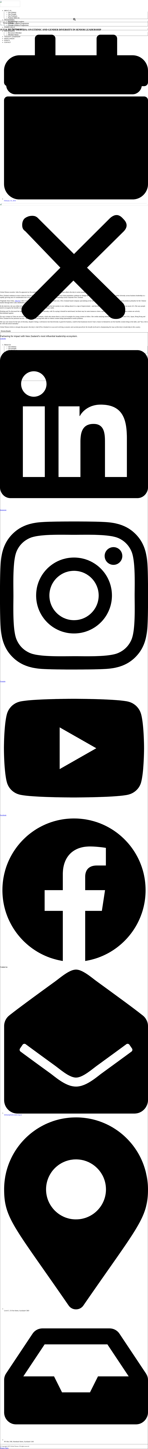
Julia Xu (17, 301)
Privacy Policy (4, 1448)
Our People (12, 14)
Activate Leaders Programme (18, 23)
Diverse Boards (6, 331)
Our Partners (12, 16)
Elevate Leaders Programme (18, 25)
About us (7, 10)
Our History (12, 12)
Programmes (9, 20)
